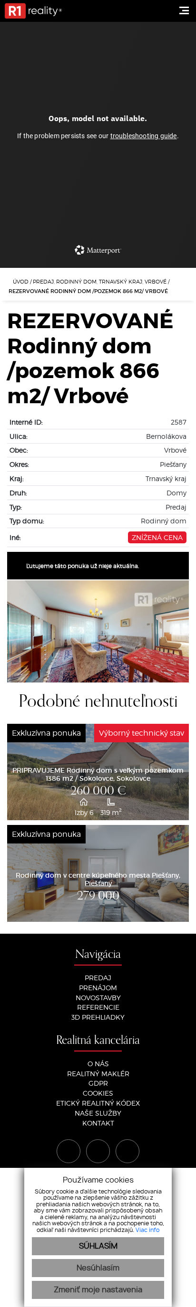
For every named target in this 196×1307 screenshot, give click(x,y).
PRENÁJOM (98, 988)
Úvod (20, 281)
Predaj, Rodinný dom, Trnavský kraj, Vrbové (100, 281)
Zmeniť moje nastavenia (98, 1290)
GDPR (98, 1083)
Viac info (147, 1230)
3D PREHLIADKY (98, 1017)
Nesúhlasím (98, 1268)
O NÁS (98, 1064)
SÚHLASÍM (98, 1246)
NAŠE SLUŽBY (98, 1113)
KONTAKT (98, 1123)
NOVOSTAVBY (98, 998)
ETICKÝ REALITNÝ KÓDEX (98, 1103)
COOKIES (98, 1093)
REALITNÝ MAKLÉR (98, 1074)
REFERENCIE (98, 1007)
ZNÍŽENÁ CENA (157, 537)
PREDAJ (98, 978)
